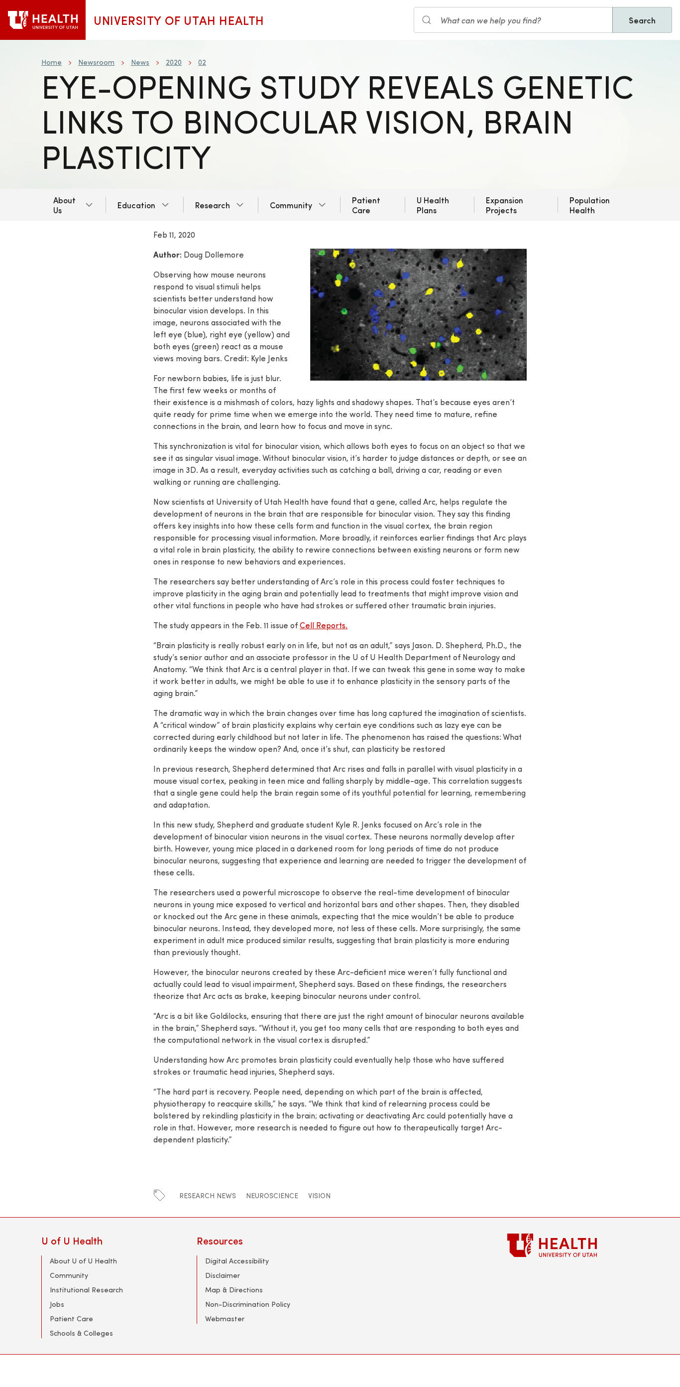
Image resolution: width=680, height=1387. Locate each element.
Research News (207, 1195)
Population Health (589, 204)
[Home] (43, 20)
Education (136, 204)
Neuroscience (272, 1195)
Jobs (57, 1304)
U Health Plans (433, 204)
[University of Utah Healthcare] (573, 1245)
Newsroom (96, 62)
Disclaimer (222, 1275)
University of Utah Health (179, 20)
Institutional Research (86, 1289)
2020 (174, 62)
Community (291, 204)
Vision (319, 1195)
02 (202, 62)
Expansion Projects (504, 204)
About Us (64, 204)
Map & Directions (234, 1289)
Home (51, 62)
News (140, 62)
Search (642, 19)
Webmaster (224, 1318)
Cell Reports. (323, 625)
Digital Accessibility (237, 1260)
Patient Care (366, 204)
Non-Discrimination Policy (247, 1304)
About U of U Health (83, 1260)
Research (212, 204)
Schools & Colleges (81, 1333)
